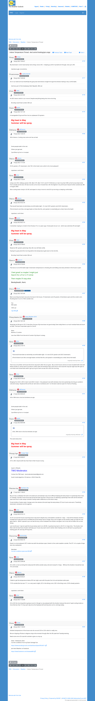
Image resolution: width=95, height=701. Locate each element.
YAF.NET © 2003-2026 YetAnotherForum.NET (74, 698)
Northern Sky (25, 488)
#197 (83, 561)
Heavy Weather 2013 (31, 316)
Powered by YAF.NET (55, 698)
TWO (11, 13)
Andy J (18, 57)
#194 (83, 492)
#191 (83, 394)
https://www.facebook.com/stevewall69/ (22, 651)
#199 (83, 599)
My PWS (14, 311)
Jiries (17, 175)
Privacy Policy (44, 698)
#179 (83, 112)
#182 (83, 179)
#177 (83, 78)
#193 (83, 457)
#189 (83, 345)
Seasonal (60, 6)
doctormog (23, 535)
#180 (83, 133)
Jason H (20, 260)
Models (67, 6)
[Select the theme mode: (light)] (83, 13)
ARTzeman (22, 129)
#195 (83, 514)
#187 (83, 293)
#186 (83, 264)
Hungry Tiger (24, 453)
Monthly (53, 6)
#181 (83, 162)
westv (18, 107)
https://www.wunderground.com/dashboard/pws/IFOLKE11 (28, 645)
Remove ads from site (15, 39)
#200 (83, 627)
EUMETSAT (74, 6)
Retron (19, 158)
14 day (47, 6)
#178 (83, 95)
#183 (83, 202)
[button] (16, 12)
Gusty (18, 622)
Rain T (81, 6)
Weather (23, 42)
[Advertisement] (47, 26)
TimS (17, 90)
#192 (83, 422)
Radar (42, 6)
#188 (83, 321)
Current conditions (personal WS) (20, 551)
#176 (83, 61)
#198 (83, 576)
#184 (83, 222)
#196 (83, 539)
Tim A (18, 288)
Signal (36, 6)
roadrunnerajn (26, 74)
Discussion (16, 42)
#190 (83, 378)
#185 (83, 244)
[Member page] (85, 6)
